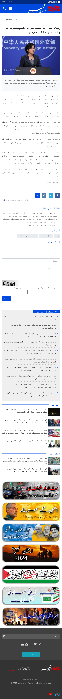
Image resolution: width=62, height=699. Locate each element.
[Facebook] (31, 644)
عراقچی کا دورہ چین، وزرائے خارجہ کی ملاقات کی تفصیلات (30, 219)
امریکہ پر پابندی (27, 235)
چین (57, 235)
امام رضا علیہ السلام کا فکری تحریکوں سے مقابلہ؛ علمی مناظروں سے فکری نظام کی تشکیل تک (24, 461)
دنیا (57, 19)
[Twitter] (35, 644)
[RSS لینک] (26, 644)
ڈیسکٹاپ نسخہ (31, 655)
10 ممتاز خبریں (46, 311)
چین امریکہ (46, 235)
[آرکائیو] (22, 644)
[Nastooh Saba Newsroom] (56, 694)
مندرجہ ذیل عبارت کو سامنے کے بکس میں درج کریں (35, 287)
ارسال (6, 299)
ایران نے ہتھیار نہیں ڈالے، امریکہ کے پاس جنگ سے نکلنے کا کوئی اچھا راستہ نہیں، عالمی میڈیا (24, 433)
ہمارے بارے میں (30, 679)
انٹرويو (54, 453)
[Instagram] (40, 644)
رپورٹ (56, 404)
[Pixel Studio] (49, 694)
